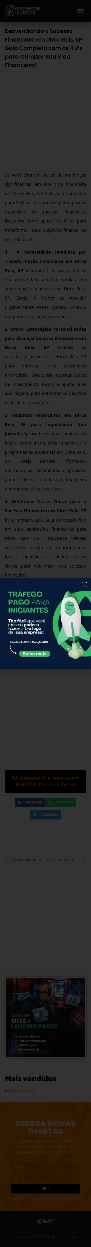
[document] (45, 623)
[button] (84, 585)
